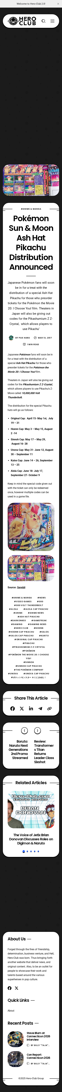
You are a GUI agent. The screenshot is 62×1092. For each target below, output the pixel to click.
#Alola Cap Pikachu (35, 609)
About (11, 1010)
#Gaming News (37, 624)
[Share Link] (49, 708)
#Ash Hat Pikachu (28, 616)
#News (41, 597)
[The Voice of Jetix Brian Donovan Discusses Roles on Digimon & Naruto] (31, 809)
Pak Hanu (24, 337)
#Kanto (44, 635)
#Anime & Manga (31, 209)
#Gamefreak (39, 620)
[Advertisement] (31, 59)
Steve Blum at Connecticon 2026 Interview (38, 1036)
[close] (58, 3)
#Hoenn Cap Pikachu (21, 632)
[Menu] (52, 21)
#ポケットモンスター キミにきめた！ (28, 677)
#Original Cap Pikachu (28, 639)
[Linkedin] (31, 708)
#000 (40, 601)
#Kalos (44, 632)
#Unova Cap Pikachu (36, 673)
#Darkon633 (18, 620)
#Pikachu (29, 643)
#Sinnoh (28, 662)
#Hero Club (21, 628)
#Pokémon (28, 650)
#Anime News (36, 613)
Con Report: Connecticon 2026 (38, 1056)
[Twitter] (22, 708)
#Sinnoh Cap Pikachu (28, 666)
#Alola (13, 609)
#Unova (13, 673)
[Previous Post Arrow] (24, 730)
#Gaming (17, 624)
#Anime (17, 613)
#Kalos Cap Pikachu (21, 635)
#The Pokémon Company (28, 669)
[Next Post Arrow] (37, 730)
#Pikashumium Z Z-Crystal (28, 647)
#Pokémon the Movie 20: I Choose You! (28, 656)
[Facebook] (12, 708)
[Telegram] (40, 708)
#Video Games (22, 601)
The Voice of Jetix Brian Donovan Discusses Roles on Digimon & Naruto (31, 839)
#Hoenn (38, 628)
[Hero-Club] (22, 21)
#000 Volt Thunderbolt (28, 605)
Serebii (21, 587)
